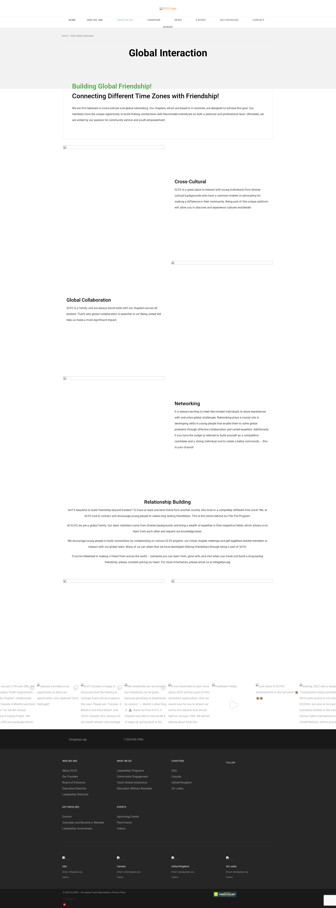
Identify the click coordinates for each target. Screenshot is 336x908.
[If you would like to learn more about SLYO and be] (189, 704)
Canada (176, 776)
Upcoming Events (128, 816)
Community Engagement (132, 776)
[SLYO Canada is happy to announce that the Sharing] (102, 704)
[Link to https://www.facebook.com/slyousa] (227, 769)
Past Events (124, 822)
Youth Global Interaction (132, 782)
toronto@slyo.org (132, 872)
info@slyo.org (221, 562)
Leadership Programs (130, 770)
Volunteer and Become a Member (83, 822)
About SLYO (69, 770)
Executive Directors (74, 788)
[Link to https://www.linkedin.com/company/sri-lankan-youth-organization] (240, 769)
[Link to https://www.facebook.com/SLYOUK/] (180, 877)
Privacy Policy (119, 892)
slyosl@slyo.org (240, 872)
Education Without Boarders (134, 788)
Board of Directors (73, 782)
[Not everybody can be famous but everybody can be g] (146, 704)
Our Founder (70, 776)
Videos (121, 828)
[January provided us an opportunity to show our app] (58, 704)
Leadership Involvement (77, 828)
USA (174, 770)
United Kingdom (182, 782)
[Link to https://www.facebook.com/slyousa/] (70, 877)
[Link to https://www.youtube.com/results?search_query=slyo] (237, 769)
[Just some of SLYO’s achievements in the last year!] (277, 704)
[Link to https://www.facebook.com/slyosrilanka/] (234, 877)
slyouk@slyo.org (186, 872)
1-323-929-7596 (133, 739)
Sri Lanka (177, 788)
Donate (66, 816)
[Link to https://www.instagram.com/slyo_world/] (230, 769)
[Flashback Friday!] (233, 704)
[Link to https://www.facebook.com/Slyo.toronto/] (125, 877)
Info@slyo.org (77, 739)
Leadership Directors (75, 794)
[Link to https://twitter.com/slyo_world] (233, 769)
